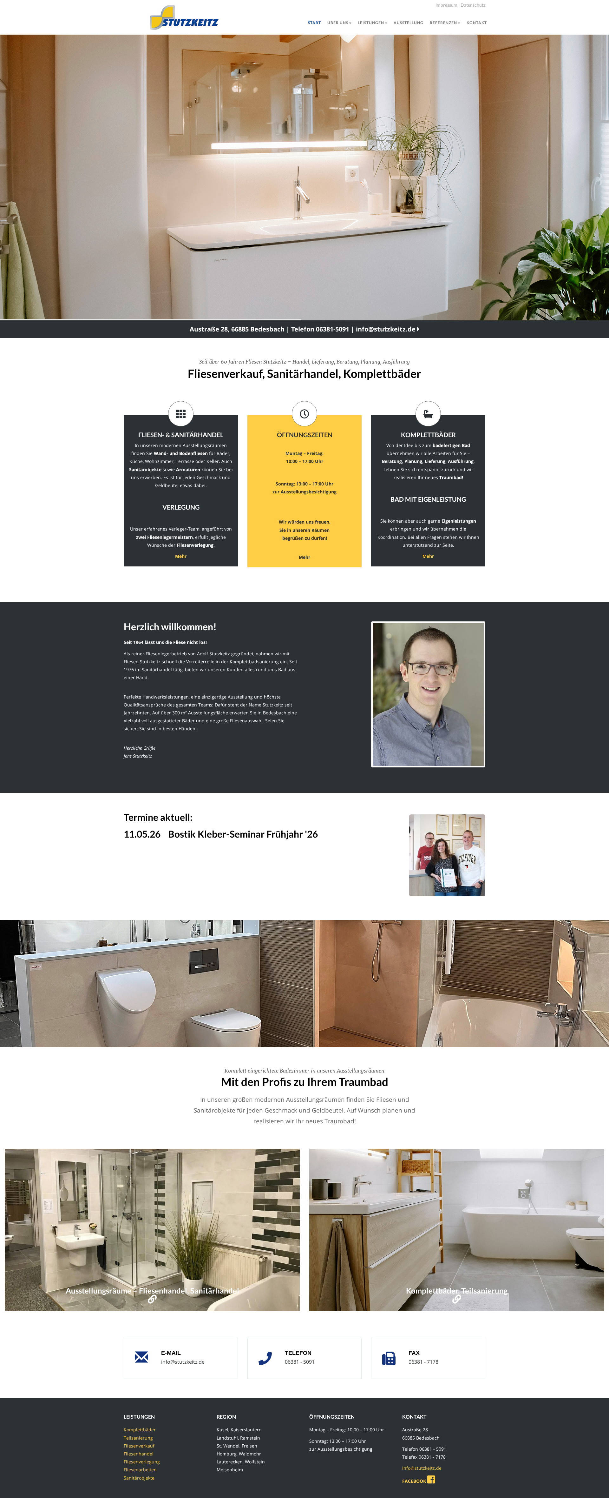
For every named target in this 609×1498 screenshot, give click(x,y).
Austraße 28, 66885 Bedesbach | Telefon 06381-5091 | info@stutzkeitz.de (303, 329)
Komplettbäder (140, 1430)
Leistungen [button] (371, 22)
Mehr (181, 556)
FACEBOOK (414, 1481)
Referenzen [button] (443, 22)
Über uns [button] (337, 22)
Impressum (446, 5)
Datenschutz (473, 5)
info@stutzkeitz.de (183, 1361)
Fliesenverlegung (142, 1462)
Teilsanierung (138, 1438)
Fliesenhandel (139, 1454)
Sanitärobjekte (139, 1478)
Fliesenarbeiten (140, 1470)
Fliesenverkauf (139, 1446)
